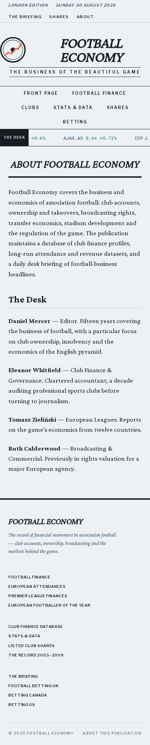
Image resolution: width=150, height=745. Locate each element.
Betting (75, 121)
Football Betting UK (33, 685)
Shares (59, 16)
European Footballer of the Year (49, 605)
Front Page (41, 93)
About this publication (112, 733)
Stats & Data (73, 107)
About (85, 16)
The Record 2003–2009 (35, 655)
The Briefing (25, 16)
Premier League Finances (37, 595)
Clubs (30, 107)
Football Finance (99, 93)
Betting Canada (27, 695)
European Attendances (37, 586)
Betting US (21, 704)
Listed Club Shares (31, 645)
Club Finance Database (35, 626)
